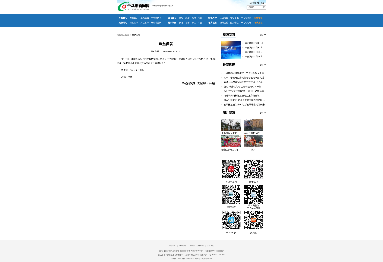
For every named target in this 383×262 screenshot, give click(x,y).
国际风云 (172, 22)
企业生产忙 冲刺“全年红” (231, 149)
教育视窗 (212, 22)
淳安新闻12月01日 (255, 43)
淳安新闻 (123, 17)
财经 (181, 17)
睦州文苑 (224, 22)
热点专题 (234, 22)
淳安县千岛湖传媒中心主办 (163, 6)
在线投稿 (258, 22)
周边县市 (144, 22)
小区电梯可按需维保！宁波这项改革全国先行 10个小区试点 (253, 73)
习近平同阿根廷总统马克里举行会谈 (242, 95)
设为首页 (253, 3)
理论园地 (234, 17)
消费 (200, 17)
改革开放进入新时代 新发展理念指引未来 (244, 104)
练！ (253, 149)
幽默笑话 (136, 35)
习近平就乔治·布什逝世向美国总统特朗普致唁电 (248, 100)
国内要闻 (172, 17)
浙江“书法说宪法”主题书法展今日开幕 (242, 86)
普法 (194, 22)
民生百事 (134, 22)
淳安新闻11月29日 (255, 52)
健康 (194, 17)
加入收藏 (260, 3)
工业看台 (224, 17)
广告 (200, 22)
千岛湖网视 (156, 17)
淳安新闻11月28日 (255, 56)
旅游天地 (123, 22)
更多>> (263, 35)
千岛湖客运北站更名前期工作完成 (231, 133)
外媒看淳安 (156, 22)
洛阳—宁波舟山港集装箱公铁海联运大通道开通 (247, 77)
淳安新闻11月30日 (255, 47)
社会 (187, 22)
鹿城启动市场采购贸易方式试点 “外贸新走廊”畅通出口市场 (253, 82)
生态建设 (144, 17)
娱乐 (187, 17)
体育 (181, 22)
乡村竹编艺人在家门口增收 (253, 133)
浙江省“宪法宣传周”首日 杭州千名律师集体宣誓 (247, 91)
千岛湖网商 (246, 17)
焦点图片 (134, 17)
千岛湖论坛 (246, 22)
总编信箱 (258, 17)
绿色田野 (212, 17)
